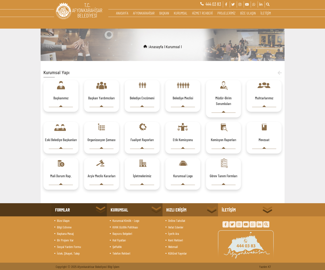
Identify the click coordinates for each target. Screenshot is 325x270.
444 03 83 (213, 4)
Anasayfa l (157, 47)
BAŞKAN (164, 13)
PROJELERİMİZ (226, 13)
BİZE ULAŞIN (248, 13)
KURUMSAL (180, 13)
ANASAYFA (122, 13)
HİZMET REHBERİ (202, 13)
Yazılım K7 (265, 267)
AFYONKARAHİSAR (144, 13)
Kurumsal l (174, 47)
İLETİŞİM (265, 13)
